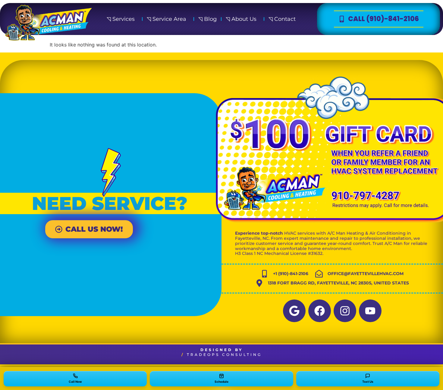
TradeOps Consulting (224, 354)
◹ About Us (241, 19)
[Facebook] (319, 311)
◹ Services (121, 19)
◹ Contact (282, 19)
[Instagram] (345, 311)
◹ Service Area (166, 19)
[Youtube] (370, 311)
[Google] (294, 311)
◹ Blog (207, 19)
